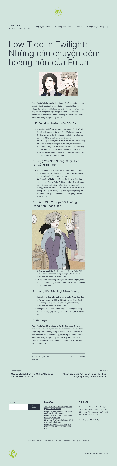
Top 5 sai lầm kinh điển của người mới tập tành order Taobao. (58, 407)
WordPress (104, 453)
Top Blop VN (15, 25)
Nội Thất (71, 27)
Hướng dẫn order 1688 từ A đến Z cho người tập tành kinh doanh (58, 412)
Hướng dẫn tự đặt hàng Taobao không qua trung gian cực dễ (58, 416)
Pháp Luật (104, 27)
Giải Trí (82, 357)
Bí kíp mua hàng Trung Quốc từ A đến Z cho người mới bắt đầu (58, 421)
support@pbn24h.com (93, 420)
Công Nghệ (39, 27)
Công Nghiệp (92, 27)
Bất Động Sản (60, 27)
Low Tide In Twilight (40, 103)
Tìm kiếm (12, 402)
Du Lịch (49, 27)
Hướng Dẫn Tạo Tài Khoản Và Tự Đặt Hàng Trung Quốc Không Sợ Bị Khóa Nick (57, 426)
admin (36, 359)
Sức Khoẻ (81, 27)
